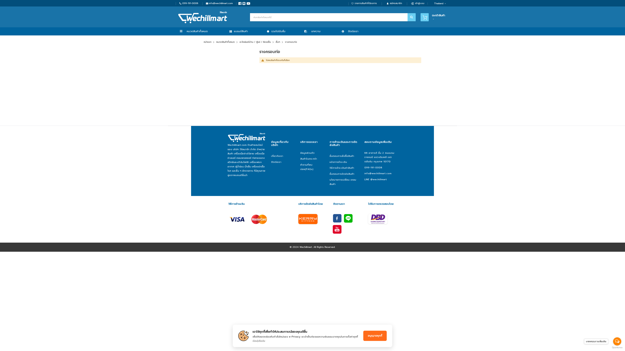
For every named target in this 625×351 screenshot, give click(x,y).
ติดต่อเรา (276, 162)
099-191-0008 (190, 3)
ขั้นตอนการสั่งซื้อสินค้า (342, 156)
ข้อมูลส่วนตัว (307, 153)
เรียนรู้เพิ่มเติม (259, 340)
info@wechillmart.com (221, 3)
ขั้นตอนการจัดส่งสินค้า (342, 174)
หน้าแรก (207, 42)
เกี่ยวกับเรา (277, 156)
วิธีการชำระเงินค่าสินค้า (342, 168)
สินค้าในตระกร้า (308, 159)
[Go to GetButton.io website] (617, 348)
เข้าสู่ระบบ (419, 3)
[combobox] (332, 17)
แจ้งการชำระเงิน (338, 162)
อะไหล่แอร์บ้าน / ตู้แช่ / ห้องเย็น (255, 42)
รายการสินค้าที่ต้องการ (366, 3)
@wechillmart (378, 179)
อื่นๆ (278, 42)
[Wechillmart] (202, 17)
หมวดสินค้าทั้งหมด (197, 31)
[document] (312, 336)
